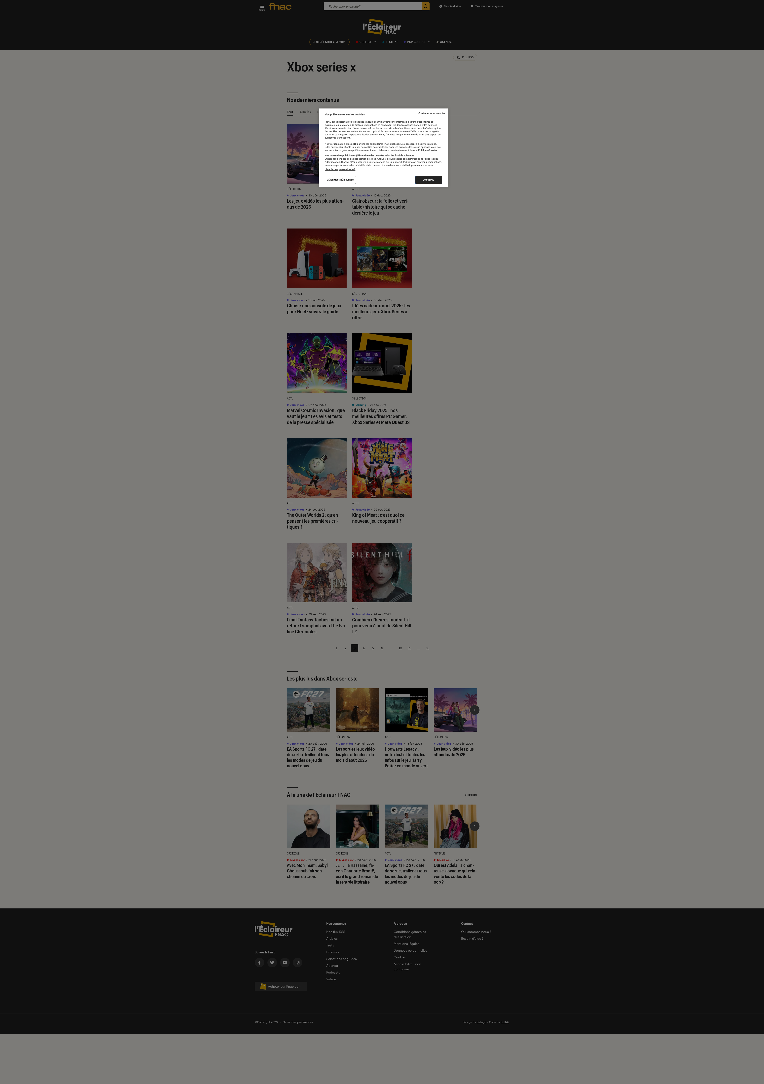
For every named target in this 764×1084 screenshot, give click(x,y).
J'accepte (428, 180)
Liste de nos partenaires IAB (340, 169)
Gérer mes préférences (340, 180)
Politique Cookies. (428, 150)
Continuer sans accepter (431, 113)
